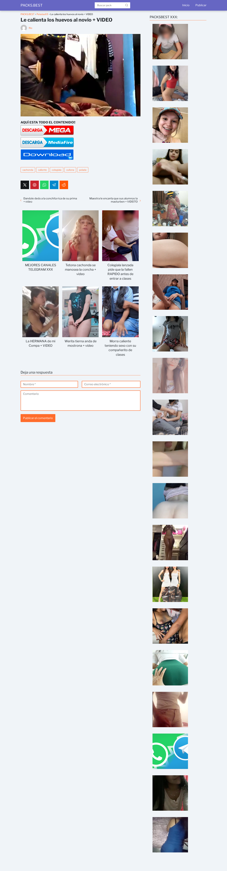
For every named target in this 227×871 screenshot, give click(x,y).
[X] (25, 185)
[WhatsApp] (44, 185)
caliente (42, 169)
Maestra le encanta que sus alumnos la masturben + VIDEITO (113, 200)
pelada (82, 169)
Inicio (186, 5)
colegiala (56, 169)
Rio (30, 28)
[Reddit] (64, 185)
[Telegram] (54, 185)
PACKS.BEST (32, 5)
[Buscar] (126, 5)
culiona (70, 169)
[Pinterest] (34, 185)
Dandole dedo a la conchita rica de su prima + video (50, 200)
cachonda (28, 169)
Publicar (200, 5)
